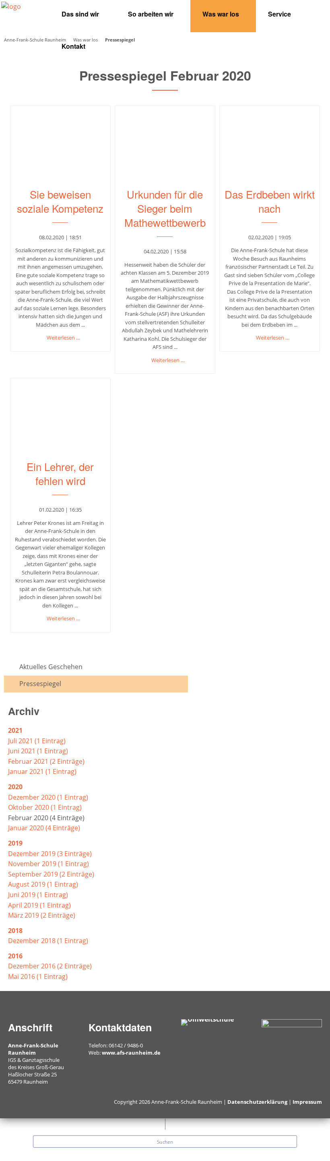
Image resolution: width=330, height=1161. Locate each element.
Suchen (165, 1141)
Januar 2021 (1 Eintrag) (42, 771)
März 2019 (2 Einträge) (41, 915)
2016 (15, 956)
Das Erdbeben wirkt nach (270, 201)
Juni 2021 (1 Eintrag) (38, 750)
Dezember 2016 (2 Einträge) (50, 966)
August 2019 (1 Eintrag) (43, 884)
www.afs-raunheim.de (131, 1052)
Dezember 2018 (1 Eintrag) (48, 940)
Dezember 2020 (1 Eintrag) (48, 797)
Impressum (307, 1101)
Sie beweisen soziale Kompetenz (60, 201)
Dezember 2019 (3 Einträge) (50, 853)
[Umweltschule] (207, 1021)
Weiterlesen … (63, 337)
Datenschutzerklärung (257, 1101)
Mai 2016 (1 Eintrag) (38, 976)
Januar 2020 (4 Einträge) (44, 827)
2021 (15, 730)
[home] (11, 6)
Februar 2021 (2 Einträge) (46, 761)
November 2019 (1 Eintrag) (48, 863)
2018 (15, 930)
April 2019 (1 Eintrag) (39, 905)
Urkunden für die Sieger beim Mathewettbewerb (165, 208)
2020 (15, 786)
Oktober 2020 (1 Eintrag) (45, 807)
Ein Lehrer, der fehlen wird (60, 473)
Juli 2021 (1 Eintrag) (37, 740)
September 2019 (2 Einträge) (51, 874)
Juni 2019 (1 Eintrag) (38, 894)
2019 (15, 843)
